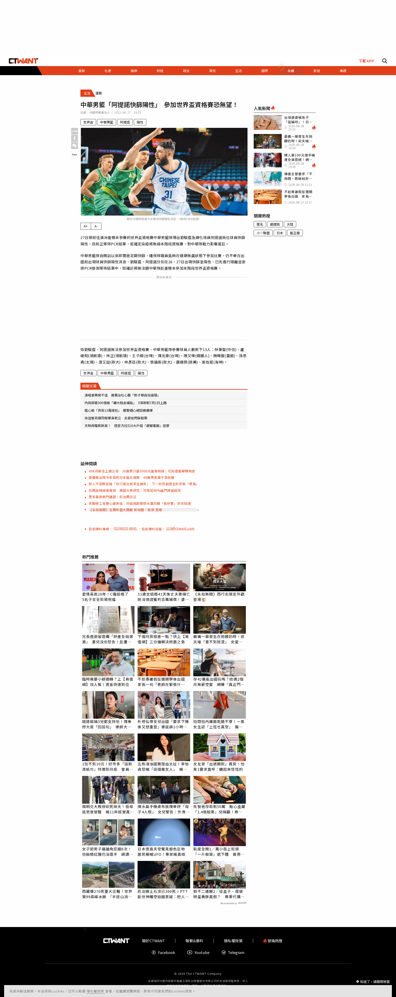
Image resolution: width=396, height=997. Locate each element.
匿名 (260, 224)
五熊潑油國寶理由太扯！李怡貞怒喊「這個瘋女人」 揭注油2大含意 (163, 766)
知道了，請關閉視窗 (375, 981)
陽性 (140, 122)
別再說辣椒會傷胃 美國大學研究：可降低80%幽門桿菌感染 (135, 490)
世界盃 (88, 122)
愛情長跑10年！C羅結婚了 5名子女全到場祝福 (107, 596)
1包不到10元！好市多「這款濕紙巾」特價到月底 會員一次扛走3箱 (107, 766)
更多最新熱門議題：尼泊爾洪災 (112, 496)
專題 (343, 70)
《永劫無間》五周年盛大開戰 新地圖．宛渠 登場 (125, 510)
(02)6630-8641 (125, 528)
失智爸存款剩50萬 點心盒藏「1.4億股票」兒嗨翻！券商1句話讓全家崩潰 (219, 809)
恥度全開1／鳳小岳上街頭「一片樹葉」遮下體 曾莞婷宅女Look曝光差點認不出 (218, 851)
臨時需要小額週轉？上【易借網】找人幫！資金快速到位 (107, 681)
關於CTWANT (153, 941)
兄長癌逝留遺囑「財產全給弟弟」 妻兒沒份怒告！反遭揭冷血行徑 (107, 639)
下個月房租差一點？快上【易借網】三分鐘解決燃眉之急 (163, 639)
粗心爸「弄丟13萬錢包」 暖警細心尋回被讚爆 (119, 410)
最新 (81, 70)
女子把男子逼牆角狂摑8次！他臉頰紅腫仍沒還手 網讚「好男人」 (107, 851)
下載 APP (366, 61)
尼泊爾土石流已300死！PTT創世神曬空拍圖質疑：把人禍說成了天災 (163, 894)
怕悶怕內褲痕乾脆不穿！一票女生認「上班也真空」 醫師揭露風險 (218, 724)
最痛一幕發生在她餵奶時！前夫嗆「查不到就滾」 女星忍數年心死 (218, 639)
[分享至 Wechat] (74, 145)
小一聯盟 (263, 232)
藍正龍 (295, 232)
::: (58, 70)
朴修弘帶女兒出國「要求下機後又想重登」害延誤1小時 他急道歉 (163, 724)
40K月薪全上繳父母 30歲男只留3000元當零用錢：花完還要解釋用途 (142, 471)
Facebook (166, 952)
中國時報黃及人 (99, 112)
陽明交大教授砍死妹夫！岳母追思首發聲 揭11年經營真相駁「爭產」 (108, 809)
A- (96, 226)
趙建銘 (275, 224)
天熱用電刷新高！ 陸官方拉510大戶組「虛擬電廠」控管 (127, 425)
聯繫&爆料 (194, 941)
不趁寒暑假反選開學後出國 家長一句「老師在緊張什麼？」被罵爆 (163, 681)
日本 (280, 232)
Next (74, 154)
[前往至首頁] (23, 61)
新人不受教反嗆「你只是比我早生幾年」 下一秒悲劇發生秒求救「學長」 (144, 483)
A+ (86, 226)
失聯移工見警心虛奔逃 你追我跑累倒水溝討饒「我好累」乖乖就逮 (140, 503)
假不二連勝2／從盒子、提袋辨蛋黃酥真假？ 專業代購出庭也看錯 (218, 894)
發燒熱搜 (274, 941)
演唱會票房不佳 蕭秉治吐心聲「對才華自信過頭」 (122, 395)
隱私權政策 (96, 991)
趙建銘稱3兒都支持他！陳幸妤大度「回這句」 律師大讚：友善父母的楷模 (107, 724)
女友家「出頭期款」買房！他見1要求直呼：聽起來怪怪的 (218, 766)
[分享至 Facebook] (74, 138)
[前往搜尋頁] (384, 60)
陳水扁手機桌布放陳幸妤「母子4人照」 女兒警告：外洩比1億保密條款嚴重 (163, 809)
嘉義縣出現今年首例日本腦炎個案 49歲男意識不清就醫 (131, 477)
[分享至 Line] (74, 131)
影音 (317, 70)
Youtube (201, 952)
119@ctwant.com (180, 528)
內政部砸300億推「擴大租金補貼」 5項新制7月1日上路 (126, 402)
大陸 (290, 224)
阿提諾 (125, 122)
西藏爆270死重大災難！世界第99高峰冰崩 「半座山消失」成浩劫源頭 (108, 894)
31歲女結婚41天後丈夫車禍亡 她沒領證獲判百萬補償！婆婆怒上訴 (164, 596)
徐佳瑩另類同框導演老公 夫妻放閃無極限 (116, 417)
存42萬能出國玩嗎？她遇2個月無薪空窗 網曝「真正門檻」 (218, 681)
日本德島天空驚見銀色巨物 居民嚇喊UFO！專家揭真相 (163, 851)
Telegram (236, 952)
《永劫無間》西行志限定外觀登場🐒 (218, 596)
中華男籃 (106, 122)
